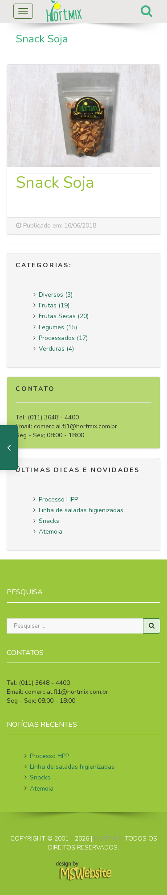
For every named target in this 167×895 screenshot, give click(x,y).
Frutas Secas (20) (64, 316)
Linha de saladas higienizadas (81, 510)
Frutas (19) (54, 305)
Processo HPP (58, 499)
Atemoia (50, 531)
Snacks (49, 521)
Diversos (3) (56, 294)
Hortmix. (108, 838)
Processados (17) (63, 338)
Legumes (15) (58, 327)
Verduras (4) (56, 348)
